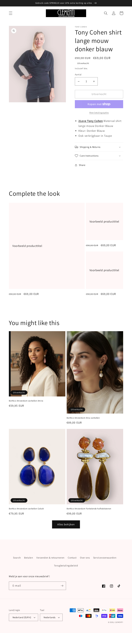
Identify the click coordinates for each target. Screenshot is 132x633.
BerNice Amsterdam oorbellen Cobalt (26, 508)
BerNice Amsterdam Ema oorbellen (83, 418)
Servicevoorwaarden (104, 557)
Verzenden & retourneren (50, 557)
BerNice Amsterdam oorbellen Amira (26, 401)
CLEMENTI (119, 622)
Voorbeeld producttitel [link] (27, 246)
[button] (10, 13)
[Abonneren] (62, 586)
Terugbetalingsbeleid (66, 565)
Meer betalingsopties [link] (99, 112)
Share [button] (82, 165)
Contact (72, 557)
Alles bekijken (66, 524)
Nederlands (49, 617)
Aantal (78, 74)
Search (17, 557)
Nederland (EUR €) (22, 617)
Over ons (85, 557)
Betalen (28, 557)
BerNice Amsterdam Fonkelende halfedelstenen (89, 508)
